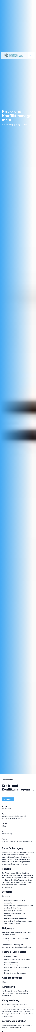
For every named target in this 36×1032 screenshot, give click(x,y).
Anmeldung (8, 799)
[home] (12, 55)
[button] (31, 55)
